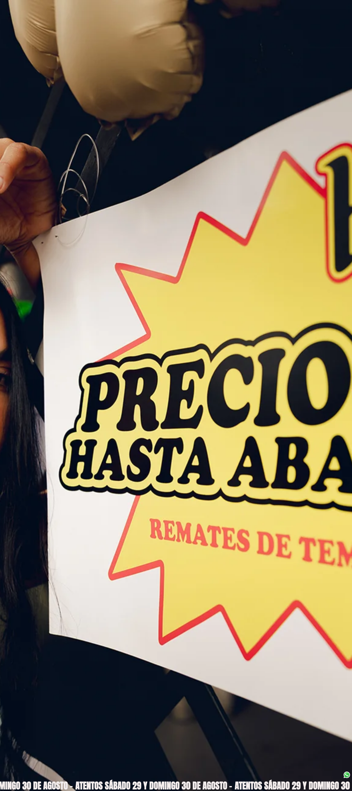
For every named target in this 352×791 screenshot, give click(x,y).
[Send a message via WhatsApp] (347, 775)
